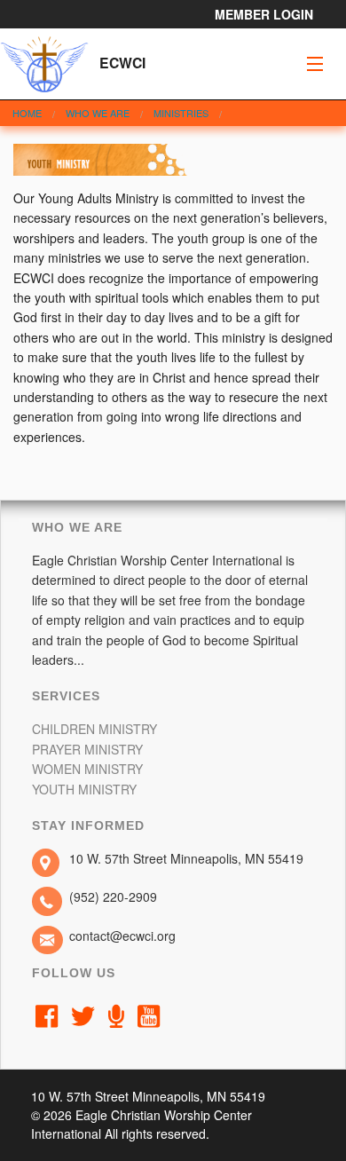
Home (27, 113)
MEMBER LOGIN (264, 14)
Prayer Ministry (87, 749)
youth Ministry (84, 789)
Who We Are (98, 113)
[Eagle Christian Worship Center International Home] (44, 60)
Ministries (180, 113)
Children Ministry (94, 729)
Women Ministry (87, 769)
